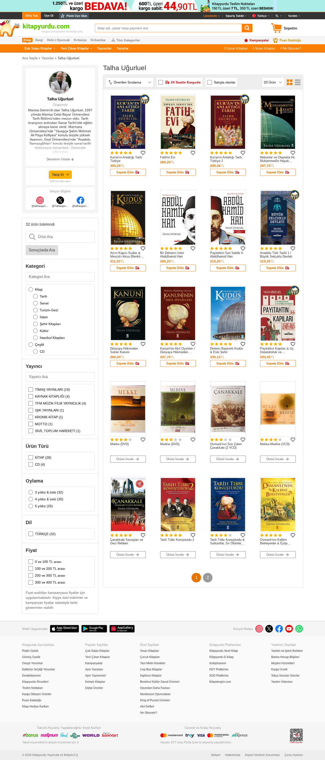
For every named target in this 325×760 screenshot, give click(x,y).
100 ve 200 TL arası (50, 568)
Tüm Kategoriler (128, 40)
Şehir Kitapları (50, 324)
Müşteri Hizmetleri (283, 663)
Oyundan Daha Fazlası (155, 688)
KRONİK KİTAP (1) (49, 417)
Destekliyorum (31, 675)
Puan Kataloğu (290, 40)
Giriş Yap (31, 15)
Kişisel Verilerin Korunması (262, 755)
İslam (44, 317)
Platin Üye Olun (76, 16)
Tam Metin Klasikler (152, 663)
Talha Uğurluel (68, 58)
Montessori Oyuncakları (155, 694)
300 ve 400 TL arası (50, 582)
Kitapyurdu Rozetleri (35, 681)
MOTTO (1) (44, 424)
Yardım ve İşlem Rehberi (287, 651)
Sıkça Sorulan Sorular (285, 675)
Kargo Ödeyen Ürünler (36, 694)
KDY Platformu (218, 669)
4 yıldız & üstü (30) (49, 499)
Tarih (43, 296)
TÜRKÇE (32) (45, 534)
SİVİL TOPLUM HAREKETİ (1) (57, 431)
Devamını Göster (58, 159)
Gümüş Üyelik (31, 657)
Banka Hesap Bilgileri (285, 657)
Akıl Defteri (147, 706)
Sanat (44, 303)
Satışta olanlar (225, 82)
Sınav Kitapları (265, 48)
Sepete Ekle (125, 172)
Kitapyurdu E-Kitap (221, 657)
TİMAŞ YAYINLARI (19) (52, 389)
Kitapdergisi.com (220, 681)
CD (42, 351)
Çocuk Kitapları (237, 48)
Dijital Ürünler (94, 688)
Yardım (292, 16)
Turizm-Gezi (49, 310)
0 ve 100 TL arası (48, 562)
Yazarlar (122, 48)
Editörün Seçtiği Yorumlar (38, 669)
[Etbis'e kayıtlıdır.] (296, 736)
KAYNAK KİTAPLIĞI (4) (52, 396)
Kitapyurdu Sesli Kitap (223, 651)
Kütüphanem (217, 663)
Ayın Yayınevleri (95, 675)
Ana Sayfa (30, 58)
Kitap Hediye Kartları (35, 706)
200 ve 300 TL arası (50, 575)
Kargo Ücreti (279, 669)
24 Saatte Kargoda (186, 82)
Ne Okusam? (292, 48)
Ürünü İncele (125, 459)
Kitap (39, 289)
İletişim (215, 755)
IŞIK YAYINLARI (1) (49, 410)
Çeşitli (39, 344)
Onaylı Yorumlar (32, 663)
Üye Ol (48, 15)
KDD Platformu (219, 675)
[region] (60, 319)
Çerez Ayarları (294, 755)
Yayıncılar (104, 48)
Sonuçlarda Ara (42, 250)
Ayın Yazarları (94, 669)
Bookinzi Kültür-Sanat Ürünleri (159, 681)
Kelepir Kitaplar (95, 681)
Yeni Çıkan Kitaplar (75, 48)
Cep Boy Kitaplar (151, 669)
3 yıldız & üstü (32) (49, 492)
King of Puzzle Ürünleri (155, 700)
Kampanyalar (259, 40)
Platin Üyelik (30, 651)
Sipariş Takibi (235, 16)
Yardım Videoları (282, 681)
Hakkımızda (232, 755)
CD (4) (40, 464)
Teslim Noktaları (32, 688)
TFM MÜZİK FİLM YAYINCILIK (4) (60, 403)
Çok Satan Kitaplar (38, 48)
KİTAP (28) (43, 457)
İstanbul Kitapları (52, 338)
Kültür (44, 331)
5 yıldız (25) (44, 506)
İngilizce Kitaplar (151, 675)
